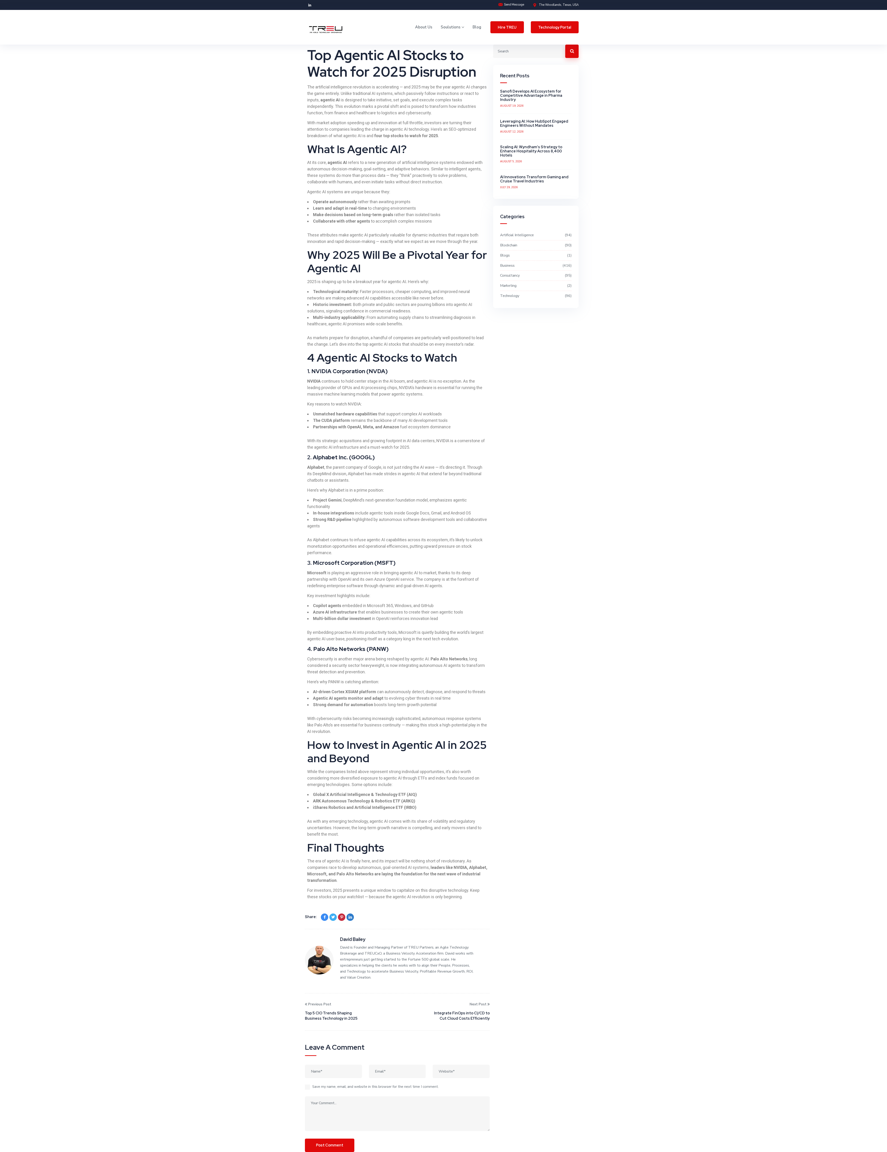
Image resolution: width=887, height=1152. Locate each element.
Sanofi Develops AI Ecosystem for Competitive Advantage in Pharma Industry (531, 95)
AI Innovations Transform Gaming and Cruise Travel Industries (534, 179)
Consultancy (535, 275)
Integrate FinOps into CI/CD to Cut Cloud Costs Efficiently (462, 1016)
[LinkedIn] (350, 917)
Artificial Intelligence (535, 235)
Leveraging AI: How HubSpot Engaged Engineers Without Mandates (534, 123)
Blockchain (535, 245)
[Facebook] (324, 917)
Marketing (535, 285)
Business (535, 265)
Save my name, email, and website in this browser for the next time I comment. (375, 1086)
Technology (535, 295)
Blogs (535, 255)
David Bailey (352, 939)
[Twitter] (333, 917)
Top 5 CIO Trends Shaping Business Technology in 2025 (331, 1016)
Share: (311, 916)
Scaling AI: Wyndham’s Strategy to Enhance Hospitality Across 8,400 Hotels (531, 151)
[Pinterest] (341, 917)
